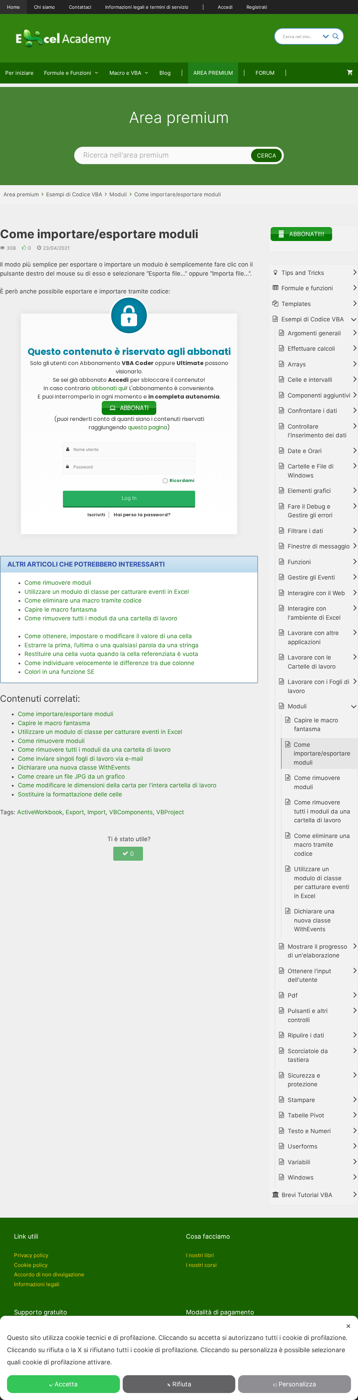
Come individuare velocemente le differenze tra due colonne (109, 662)
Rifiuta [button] (181, 1384)
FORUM (265, 73)
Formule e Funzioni (67, 73)
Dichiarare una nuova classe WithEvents (314, 920)
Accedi (225, 7)
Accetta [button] (66, 1384)
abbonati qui (109, 388)
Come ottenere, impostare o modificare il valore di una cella (108, 636)
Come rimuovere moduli (57, 582)
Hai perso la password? (142, 514)
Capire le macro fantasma (60, 609)
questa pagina (147, 427)
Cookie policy (31, 1265)
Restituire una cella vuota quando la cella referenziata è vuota (111, 653)
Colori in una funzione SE (59, 671)
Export (75, 812)
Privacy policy (31, 1255)
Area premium (21, 194)
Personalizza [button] (297, 1384)
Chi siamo (44, 7)
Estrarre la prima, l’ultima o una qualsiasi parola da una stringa (111, 645)
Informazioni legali (36, 1284)
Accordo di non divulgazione (49, 1274)
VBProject (170, 812)
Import (96, 812)
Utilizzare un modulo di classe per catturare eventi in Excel (106, 591)
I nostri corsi (201, 1265)
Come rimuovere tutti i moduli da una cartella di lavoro (100, 618)
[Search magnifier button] (336, 36)
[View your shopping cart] (350, 73)
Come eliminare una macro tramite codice (83, 600)
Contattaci (80, 7)
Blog (165, 73)
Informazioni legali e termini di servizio (146, 7)
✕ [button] (348, 1326)
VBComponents (131, 812)
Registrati (256, 7)
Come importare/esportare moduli (177, 194)
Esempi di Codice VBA (74, 194)
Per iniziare (19, 73)
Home (13, 7)
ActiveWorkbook (39, 812)
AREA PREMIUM (213, 73)
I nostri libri (200, 1255)
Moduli (118, 194)
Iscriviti (96, 514)
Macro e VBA (125, 73)
